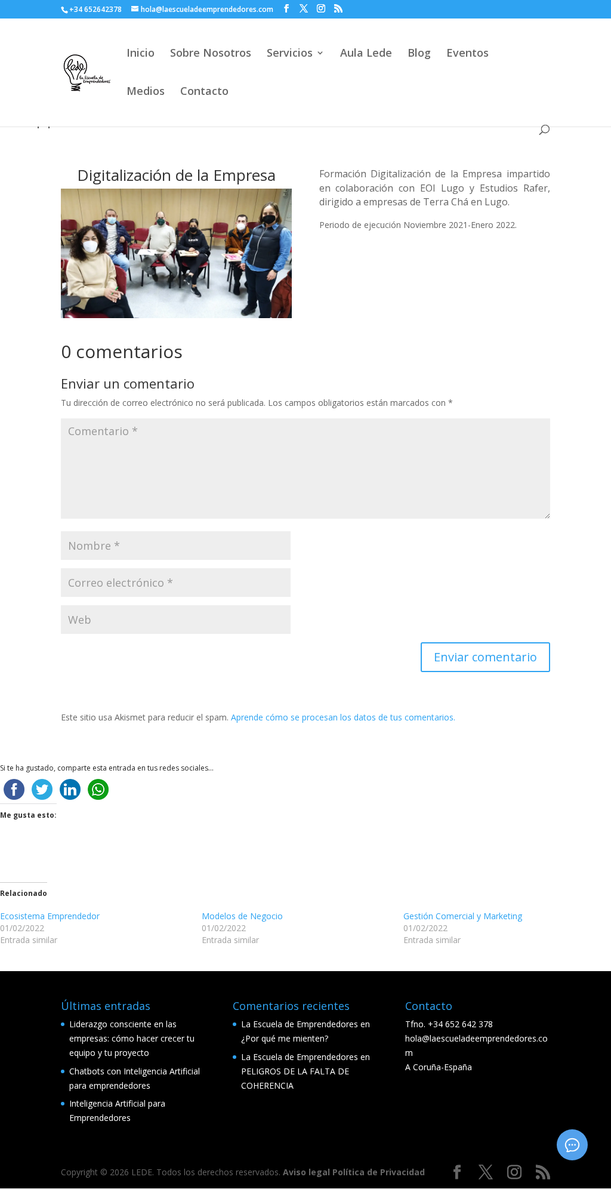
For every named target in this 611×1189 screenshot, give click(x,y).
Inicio (140, 54)
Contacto (204, 92)
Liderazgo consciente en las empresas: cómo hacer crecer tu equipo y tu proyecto (132, 1038)
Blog (419, 54)
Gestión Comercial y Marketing (462, 916)
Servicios (290, 54)
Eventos (467, 54)
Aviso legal (307, 1172)
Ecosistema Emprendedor (50, 916)
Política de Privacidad (378, 1172)
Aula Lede (366, 54)
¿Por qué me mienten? (284, 1038)
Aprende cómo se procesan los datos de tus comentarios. (343, 717)
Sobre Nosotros (210, 54)
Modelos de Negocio (242, 916)
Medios (145, 92)
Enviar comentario (485, 657)
